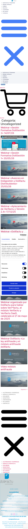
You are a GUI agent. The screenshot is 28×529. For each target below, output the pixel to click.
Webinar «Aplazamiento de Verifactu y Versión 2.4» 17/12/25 (13, 209)
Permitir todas (14, 283)
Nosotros (5, 8)
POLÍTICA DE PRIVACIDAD (9, 522)
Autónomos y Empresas (9, 3)
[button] (14, 42)
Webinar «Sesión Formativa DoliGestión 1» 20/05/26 (13, 155)
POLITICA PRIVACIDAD (19, 511)
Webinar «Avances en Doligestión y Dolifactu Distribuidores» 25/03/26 (13, 182)
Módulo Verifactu (7, 4)
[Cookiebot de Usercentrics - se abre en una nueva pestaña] (20, 235)
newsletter (14, 492)
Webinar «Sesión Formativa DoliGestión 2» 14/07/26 (13, 130)
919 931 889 (22, 516)
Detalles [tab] (14, 239)
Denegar (14, 292)
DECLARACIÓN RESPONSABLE (14, 527)
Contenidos (6, 9)
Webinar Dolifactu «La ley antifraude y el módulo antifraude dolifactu (12, 342)
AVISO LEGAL (12, 523)
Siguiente (24, 389)
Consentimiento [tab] (6, 239)
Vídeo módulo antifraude (8, 368)
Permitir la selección (14, 288)
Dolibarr (5, 6)
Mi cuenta (5, 11)
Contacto (5, 13)
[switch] (24, 268)
